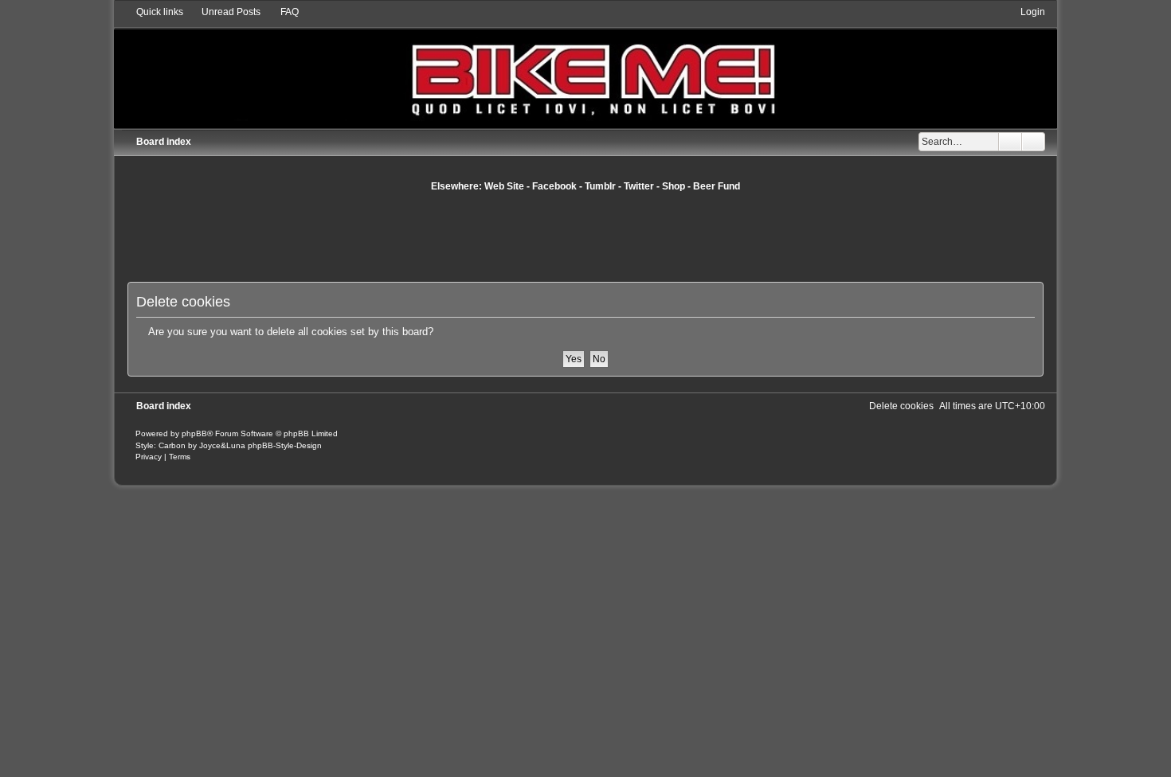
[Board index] (585, 66)
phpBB (194, 433)
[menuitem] (223, 12)
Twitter (639, 186)
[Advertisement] (585, 236)
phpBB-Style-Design (285, 445)
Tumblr (600, 186)
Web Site (504, 186)
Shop (673, 186)
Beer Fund (716, 186)
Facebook (554, 186)
